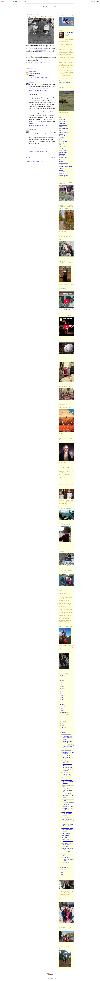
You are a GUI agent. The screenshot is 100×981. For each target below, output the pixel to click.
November (64, 714)
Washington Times (63, 157)
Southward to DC (65, 852)
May (63, 728)
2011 (61, 706)
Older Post (53, 157)
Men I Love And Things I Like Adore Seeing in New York (67, 757)
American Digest (62, 171)
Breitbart (61, 161)
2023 (61, 680)
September (64, 719)
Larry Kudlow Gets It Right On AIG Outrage (67, 805)
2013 (61, 702)
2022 (61, 682)
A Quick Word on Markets (67, 802)
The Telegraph (62, 139)
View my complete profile (65, 82)
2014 (61, 699)
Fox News (61, 134)
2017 (61, 693)
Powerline (61, 148)
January (64, 869)
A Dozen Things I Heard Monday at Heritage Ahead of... (67, 737)
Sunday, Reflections (66, 750)
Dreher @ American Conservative (63, 176)
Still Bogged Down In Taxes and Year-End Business (66, 813)
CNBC (60, 130)
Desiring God (62, 123)
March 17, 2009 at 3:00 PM (38, 151)
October (64, 717)
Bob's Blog (61, 170)
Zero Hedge (61, 143)
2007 (61, 874)
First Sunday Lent (65, 864)
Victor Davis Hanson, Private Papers (65, 167)
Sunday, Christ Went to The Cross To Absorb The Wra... (67, 781)
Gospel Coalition (62, 119)
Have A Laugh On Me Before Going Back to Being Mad (67, 844)
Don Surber (61, 137)
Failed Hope (64, 837)
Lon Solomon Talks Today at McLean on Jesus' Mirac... (67, 746)
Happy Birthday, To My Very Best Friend (39, 17)
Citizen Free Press (63, 125)
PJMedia (61, 126)
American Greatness (63, 132)
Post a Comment (29, 155)
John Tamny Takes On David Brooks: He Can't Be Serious (67, 769)
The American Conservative (65, 155)
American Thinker (63, 150)
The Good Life (64, 817)
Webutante (50, 6)
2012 (61, 704)
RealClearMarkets (63, 152)
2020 (61, 686)
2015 (61, 697)
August (63, 721)
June (63, 725)
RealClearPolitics (63, 146)
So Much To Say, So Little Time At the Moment (67, 825)
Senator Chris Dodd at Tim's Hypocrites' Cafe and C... (67, 795)
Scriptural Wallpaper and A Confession (67, 848)
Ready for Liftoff (65, 835)
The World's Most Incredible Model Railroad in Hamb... (66, 774)
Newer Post (28, 157)
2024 (61, 678)
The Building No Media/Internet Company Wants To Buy (66, 763)
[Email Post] (45, 62)
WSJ (60, 145)
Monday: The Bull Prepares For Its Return (67, 840)
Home (41, 157)
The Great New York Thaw (66, 854)
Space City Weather (63, 128)
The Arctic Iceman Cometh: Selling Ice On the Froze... (67, 859)
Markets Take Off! (65, 833)
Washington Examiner (64, 136)
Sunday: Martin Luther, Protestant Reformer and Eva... (67, 820)
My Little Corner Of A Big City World (67, 752)
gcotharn (31, 71)
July (63, 723)
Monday (63, 778)
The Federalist (62, 154)
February (64, 867)
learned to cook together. (41, 50)
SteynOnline (61, 164)
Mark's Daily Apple (63, 141)
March (63, 732)
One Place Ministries (63, 121)
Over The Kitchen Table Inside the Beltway (67, 741)
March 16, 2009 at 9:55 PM (38, 77)
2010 (61, 708)
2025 (61, 676)
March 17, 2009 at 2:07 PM (38, 125)
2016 (61, 695)
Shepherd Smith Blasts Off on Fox (67, 799)
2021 (61, 684)
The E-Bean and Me (66, 734)
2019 (61, 689)
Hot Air (60, 159)
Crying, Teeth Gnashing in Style (67, 785)
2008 (61, 872)
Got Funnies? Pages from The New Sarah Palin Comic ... (67, 829)
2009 (61, 710)
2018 (61, 691)
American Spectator (63, 163)
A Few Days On (65, 862)
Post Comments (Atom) (37, 161)
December (64, 712)
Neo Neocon (61, 173)
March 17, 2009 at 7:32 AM (38, 90)
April (63, 730)
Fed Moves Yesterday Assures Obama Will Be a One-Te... (67, 790)
